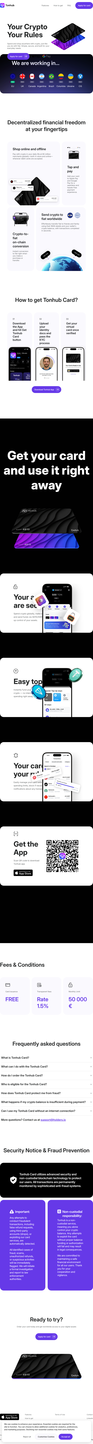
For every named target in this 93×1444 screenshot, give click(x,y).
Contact (90, 1415)
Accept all (65, 1437)
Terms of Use (60, 1415)
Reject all (27, 1437)
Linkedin (90, 1418)
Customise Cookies (46, 1437)
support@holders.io (53, 1119)
